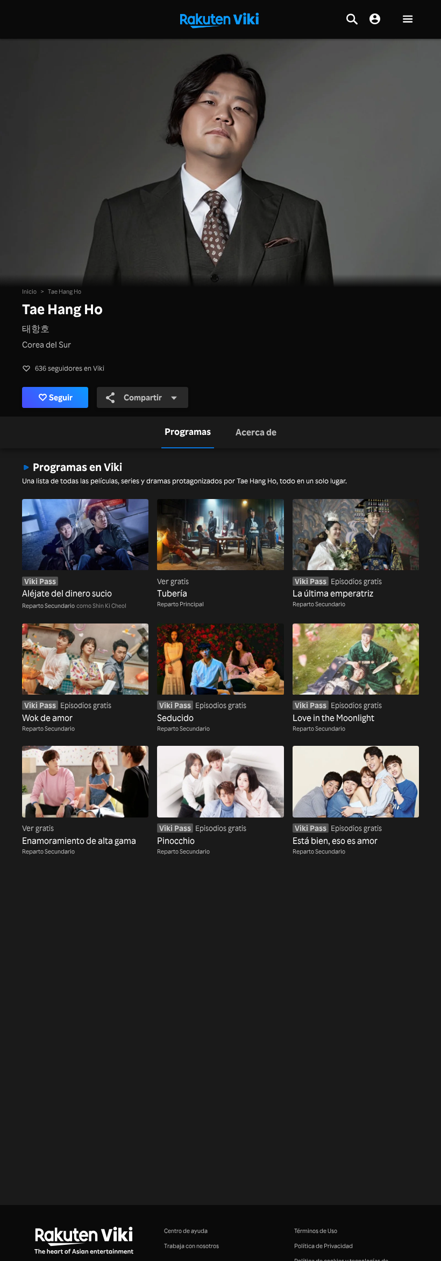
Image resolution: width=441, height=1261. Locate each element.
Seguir (61, 397)
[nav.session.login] (374, 19)
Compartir (143, 397)
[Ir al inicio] (219, 19)
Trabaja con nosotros (191, 1246)
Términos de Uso (315, 1231)
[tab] (187, 432)
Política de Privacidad (323, 1246)
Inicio (29, 291)
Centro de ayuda (186, 1231)
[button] (407, 19)
